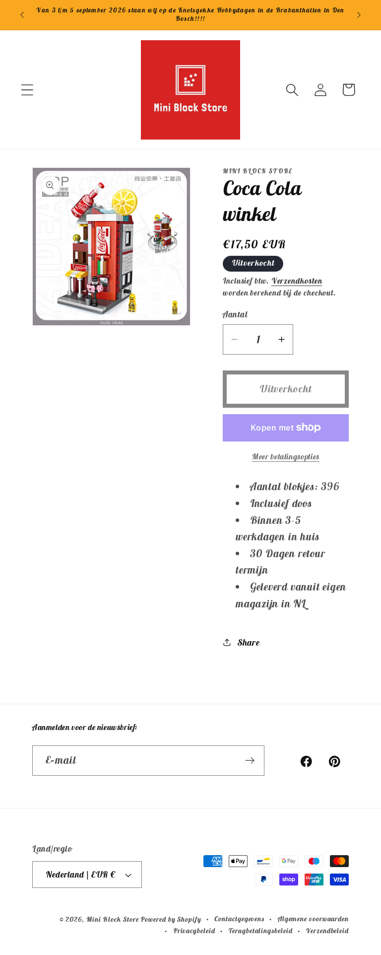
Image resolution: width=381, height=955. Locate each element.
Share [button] (249, 642)
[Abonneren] (250, 760)
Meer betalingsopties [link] (285, 456)
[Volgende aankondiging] (359, 15)
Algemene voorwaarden (313, 918)
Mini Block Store (112, 919)
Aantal (235, 314)
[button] (27, 89)
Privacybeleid (194, 930)
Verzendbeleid (327, 930)
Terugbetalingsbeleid (260, 930)
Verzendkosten (296, 281)
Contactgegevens (239, 918)
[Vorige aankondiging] (22, 15)
